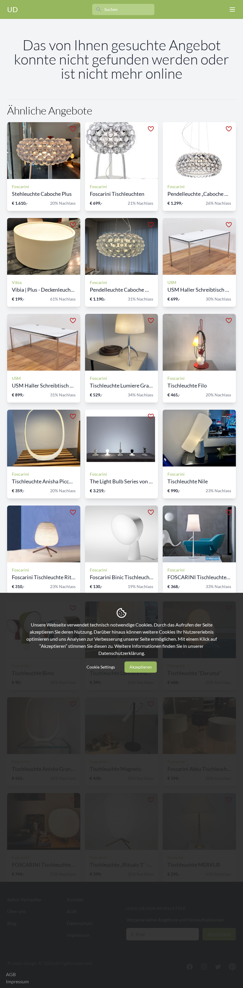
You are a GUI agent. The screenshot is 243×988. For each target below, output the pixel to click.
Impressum (17, 981)
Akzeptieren (141, 666)
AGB (11, 974)
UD (12, 9)
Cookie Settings (101, 666)
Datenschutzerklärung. (121, 653)
